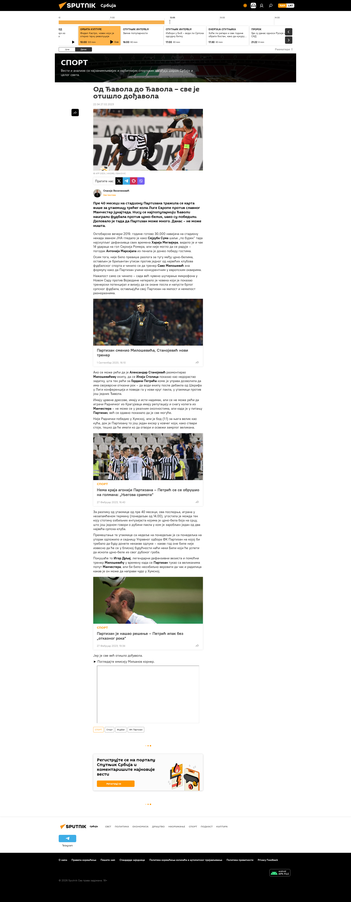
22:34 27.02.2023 (103, 104)
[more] (197, 362)
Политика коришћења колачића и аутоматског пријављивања (185, 860)
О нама (63, 860)
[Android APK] (279, 873)
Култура (222, 826)
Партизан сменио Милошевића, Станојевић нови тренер (142, 352)
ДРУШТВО (158, 826)
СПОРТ (102, 484)
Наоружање (176, 826)
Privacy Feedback (268, 860)
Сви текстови (109, 195)
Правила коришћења (83, 860)
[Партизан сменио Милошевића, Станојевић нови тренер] (148, 322)
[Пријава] (261, 5)
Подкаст (207, 826)
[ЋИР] (282, 5)
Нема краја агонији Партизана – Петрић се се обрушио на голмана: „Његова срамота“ (148, 492)
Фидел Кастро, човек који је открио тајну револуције (97, 34)
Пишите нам (108, 860)
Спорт (109, 729)
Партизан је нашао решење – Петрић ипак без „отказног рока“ (140, 636)
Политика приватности (240, 860)
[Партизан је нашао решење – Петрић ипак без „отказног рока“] (148, 600)
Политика (122, 826)
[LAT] (290, 5)
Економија (140, 826)
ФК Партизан (136, 729)
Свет (108, 826)
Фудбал (121, 729)
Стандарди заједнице (132, 860)
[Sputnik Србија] (79, 10)
